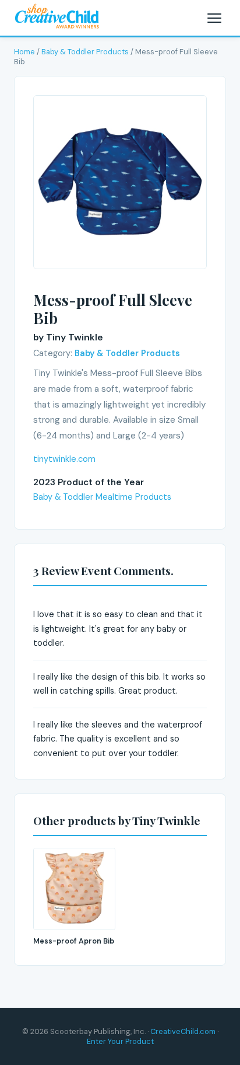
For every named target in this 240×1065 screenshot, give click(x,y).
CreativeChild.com (183, 1031)
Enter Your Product (120, 1041)
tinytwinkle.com (64, 459)
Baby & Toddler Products (85, 52)
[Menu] (214, 18)
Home (24, 52)
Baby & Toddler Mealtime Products (102, 497)
